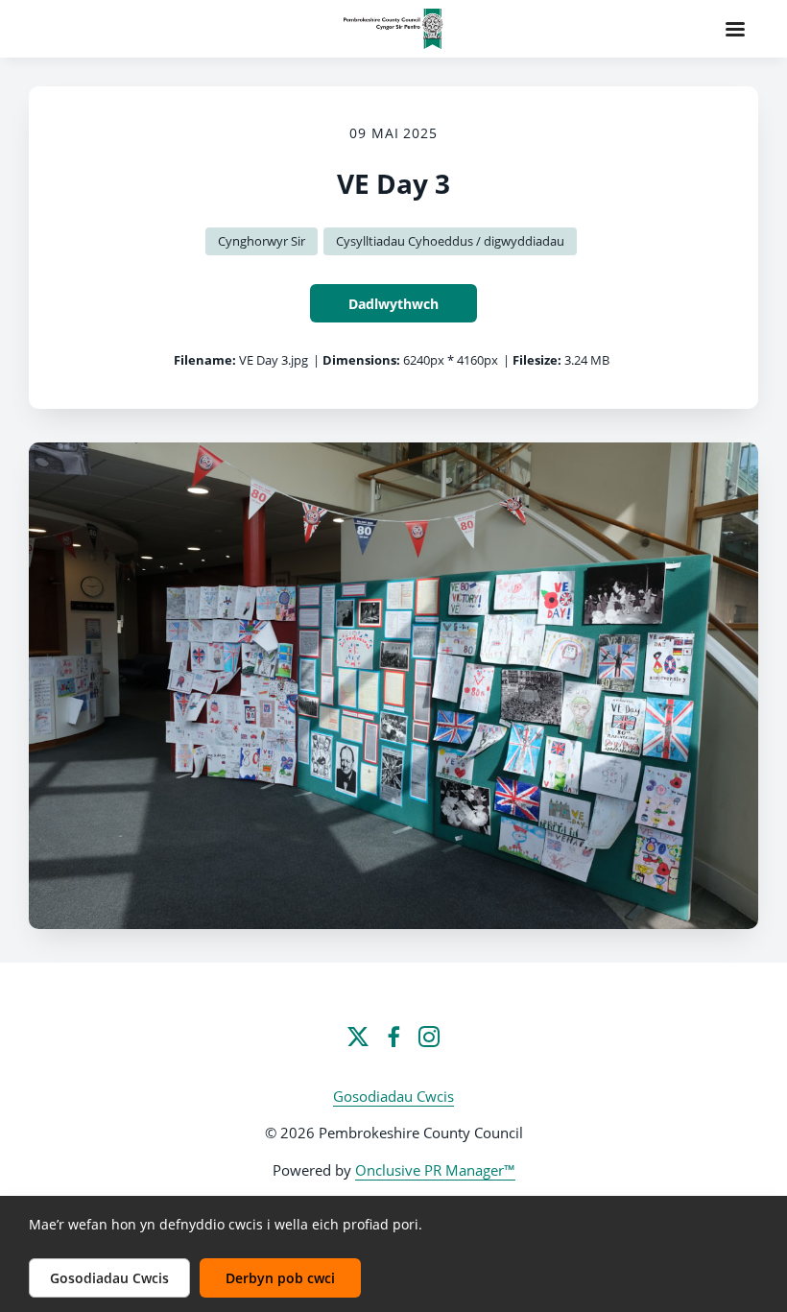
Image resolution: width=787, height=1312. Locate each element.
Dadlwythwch (393, 304)
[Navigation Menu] (735, 29)
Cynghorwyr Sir (261, 241)
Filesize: (537, 360)
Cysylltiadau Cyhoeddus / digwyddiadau (450, 241)
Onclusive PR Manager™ (435, 1170)
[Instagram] (429, 1036)
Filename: (205, 360)
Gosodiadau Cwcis (393, 1096)
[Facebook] (393, 1036)
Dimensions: (361, 360)
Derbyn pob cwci (280, 1278)
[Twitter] (358, 1036)
